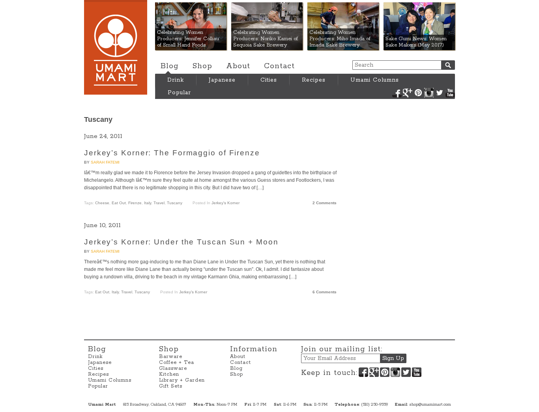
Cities (268, 80)
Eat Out (119, 203)
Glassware (173, 368)
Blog (170, 66)
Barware (170, 357)
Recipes (314, 80)
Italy (147, 203)
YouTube (450, 92)
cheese (102, 203)
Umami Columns (374, 80)
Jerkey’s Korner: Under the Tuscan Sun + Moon (181, 242)
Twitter (439, 92)
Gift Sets (170, 386)
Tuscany (174, 203)
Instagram (429, 92)
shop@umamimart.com (430, 404)
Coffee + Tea (176, 362)
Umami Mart (115, 47)
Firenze (135, 203)
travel (159, 203)
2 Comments (325, 203)
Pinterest (418, 92)
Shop (202, 66)
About (238, 66)
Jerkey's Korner (225, 203)
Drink (175, 80)
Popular (179, 92)
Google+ (407, 92)
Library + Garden (182, 380)
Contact (279, 66)
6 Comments (325, 292)
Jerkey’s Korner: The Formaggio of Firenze (172, 153)
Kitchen (169, 374)
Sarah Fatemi (105, 162)
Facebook (397, 92)
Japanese (222, 80)
